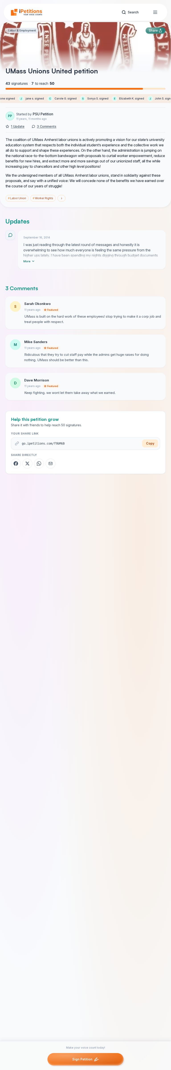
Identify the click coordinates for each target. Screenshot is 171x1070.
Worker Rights (43, 198)
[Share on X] (27, 463)
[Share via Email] (50, 463)
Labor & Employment (22, 30)
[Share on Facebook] (16, 463)
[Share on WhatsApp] (39, 463)
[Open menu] (155, 12)
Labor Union (17, 198)
